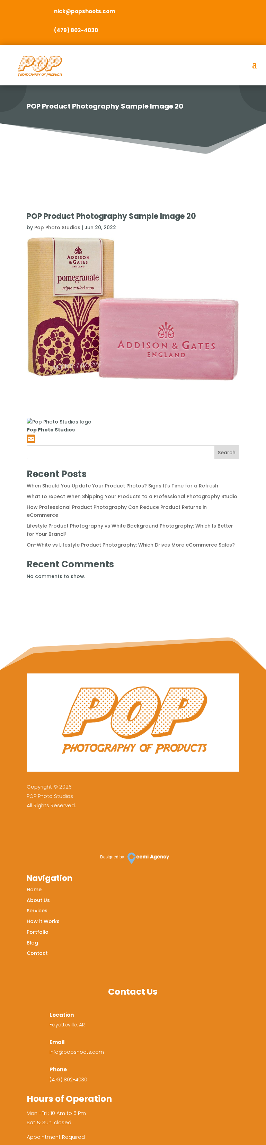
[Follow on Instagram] (55, 829)
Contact (37, 953)
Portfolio (37, 932)
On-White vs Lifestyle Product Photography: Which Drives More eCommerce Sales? (131, 544)
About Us (38, 900)
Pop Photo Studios (57, 227)
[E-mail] (31, 440)
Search (227, 452)
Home (34, 889)
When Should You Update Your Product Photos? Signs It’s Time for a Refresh (122, 485)
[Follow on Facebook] (35, 829)
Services (37, 910)
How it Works (43, 921)
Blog (32, 942)
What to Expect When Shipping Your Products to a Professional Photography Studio (132, 496)
